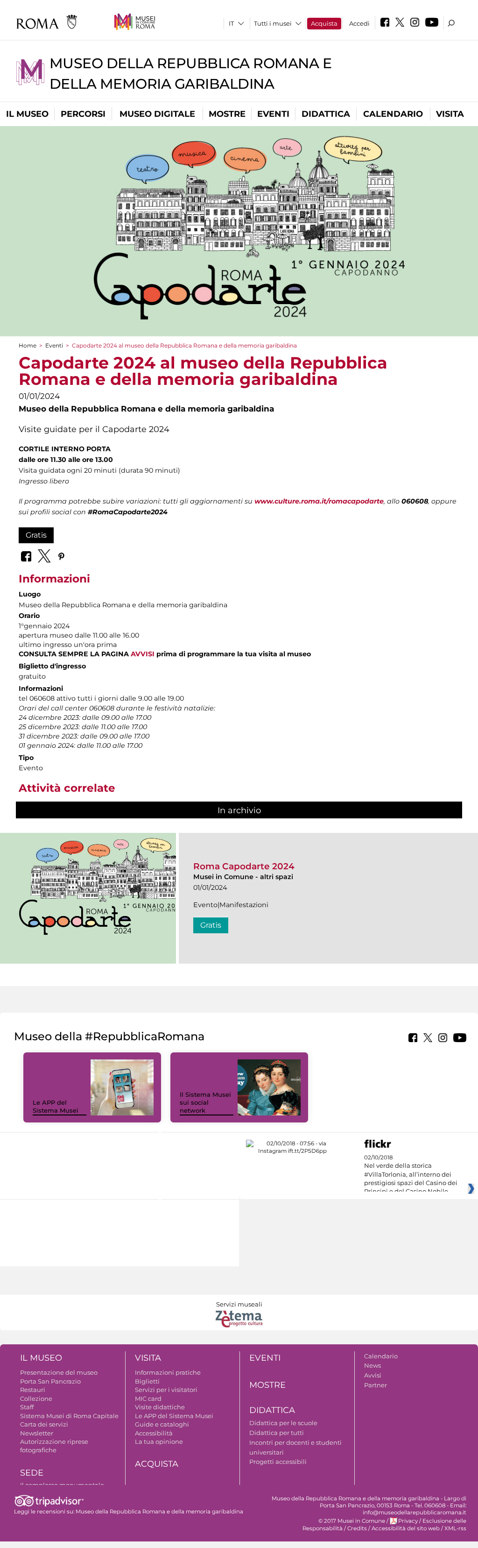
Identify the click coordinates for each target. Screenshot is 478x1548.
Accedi (359, 23)
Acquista (324, 23)
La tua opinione (159, 1441)
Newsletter (36, 1433)
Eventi (273, 114)
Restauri (32, 1389)
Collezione (36, 1398)
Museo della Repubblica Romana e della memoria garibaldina (159, 1511)
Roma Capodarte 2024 (244, 866)
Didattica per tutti (276, 1432)
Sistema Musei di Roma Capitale (69, 1416)
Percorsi (83, 114)
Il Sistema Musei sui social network (205, 1102)
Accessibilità (154, 1433)
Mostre (227, 114)
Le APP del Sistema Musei (55, 1106)
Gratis (36, 535)
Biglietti (147, 1381)
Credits (357, 1528)
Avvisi (372, 1375)
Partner (375, 1385)
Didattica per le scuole (283, 1423)
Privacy (408, 1521)
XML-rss (455, 1528)
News (372, 1365)
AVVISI (143, 654)
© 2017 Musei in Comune (351, 1521)
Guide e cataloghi (162, 1424)
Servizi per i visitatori (166, 1389)
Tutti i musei (273, 23)
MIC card (148, 1398)
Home (27, 345)
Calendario (393, 114)
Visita (450, 114)
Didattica (326, 114)
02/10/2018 (410, 1174)
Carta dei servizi (44, 1424)
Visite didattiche (160, 1407)
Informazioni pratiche (168, 1372)
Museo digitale (157, 114)
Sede (31, 1473)
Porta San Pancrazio (50, 1381)
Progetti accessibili (278, 1461)
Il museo (27, 114)
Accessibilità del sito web (406, 1528)
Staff (27, 1407)
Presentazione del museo (59, 1372)
